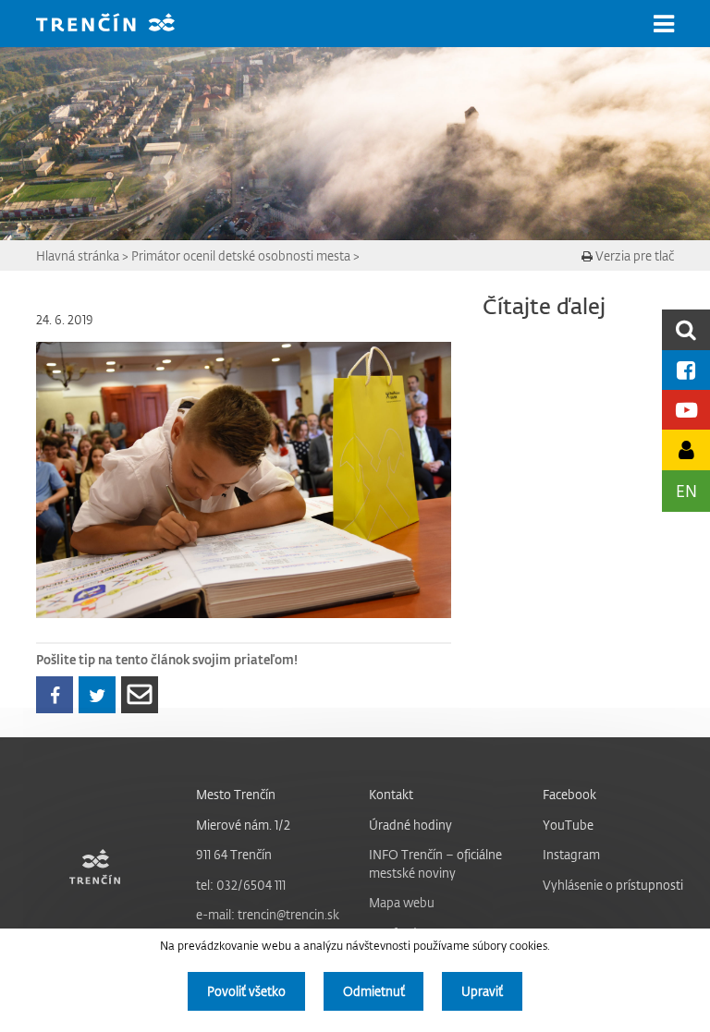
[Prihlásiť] (686, 449)
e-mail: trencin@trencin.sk (267, 914)
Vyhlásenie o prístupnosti (613, 884)
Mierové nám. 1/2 (243, 824)
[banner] (119, 24)
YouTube (568, 824)
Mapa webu (402, 902)
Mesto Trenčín (235, 794)
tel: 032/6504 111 (241, 884)
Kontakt (391, 794)
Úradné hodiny (410, 824)
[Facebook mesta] (686, 370)
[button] (664, 24)
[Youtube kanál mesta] (686, 410)
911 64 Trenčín (234, 854)
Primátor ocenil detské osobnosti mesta (240, 255)
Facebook (569, 794)
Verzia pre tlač (633, 255)
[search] (686, 329)
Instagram (571, 854)
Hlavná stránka (77, 255)
